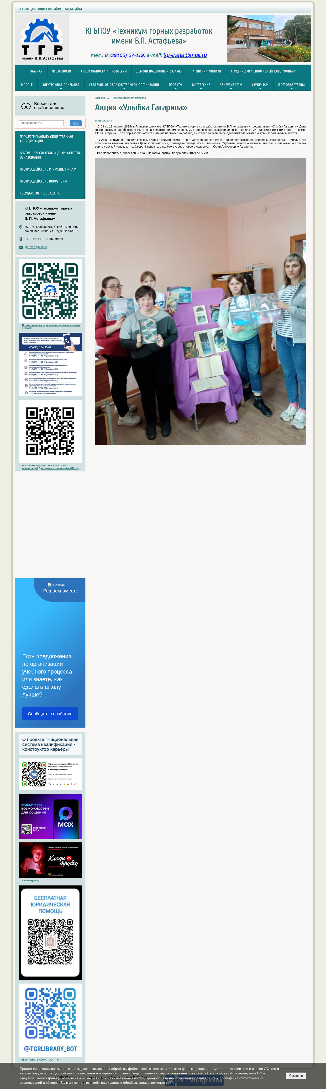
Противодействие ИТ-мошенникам (48, 169)
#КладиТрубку (30, 880)
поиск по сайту (49, 8)
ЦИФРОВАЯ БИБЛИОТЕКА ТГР (40, 1059)
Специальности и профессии (104, 71)
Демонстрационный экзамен (160, 71)
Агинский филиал (207, 71)
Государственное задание (40, 193)
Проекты (175, 85)
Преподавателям (291, 85)
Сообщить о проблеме (50, 713)
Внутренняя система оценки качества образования (50, 155)
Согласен (296, 1076)
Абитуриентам (231, 85)
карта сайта (73, 8)
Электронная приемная (60, 85)
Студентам (260, 85)
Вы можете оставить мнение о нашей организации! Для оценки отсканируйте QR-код (50, 467)
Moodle (27, 85)
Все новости (61, 71)
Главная (36, 71)
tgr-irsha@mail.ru (36, 247)
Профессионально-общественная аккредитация (46, 139)
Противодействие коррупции (43, 181)
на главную (26, 8)
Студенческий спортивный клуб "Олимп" (263, 71)
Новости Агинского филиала (128, 97)
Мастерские (201, 85)
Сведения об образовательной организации (124, 85)
